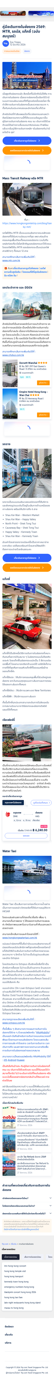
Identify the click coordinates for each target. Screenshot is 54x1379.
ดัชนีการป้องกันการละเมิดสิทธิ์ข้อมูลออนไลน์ (21, 1229)
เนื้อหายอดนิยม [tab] (10, 1257)
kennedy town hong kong (16, 1281)
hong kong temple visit (15, 1271)
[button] (27, 1198)
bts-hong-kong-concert (15, 1266)
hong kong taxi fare (13, 1297)
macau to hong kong (14, 1308)
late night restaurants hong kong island (22, 1302)
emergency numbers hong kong (19, 1287)
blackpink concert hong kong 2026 (20, 1292)
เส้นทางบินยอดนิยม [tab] (32, 1257)
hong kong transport (13, 1276)
